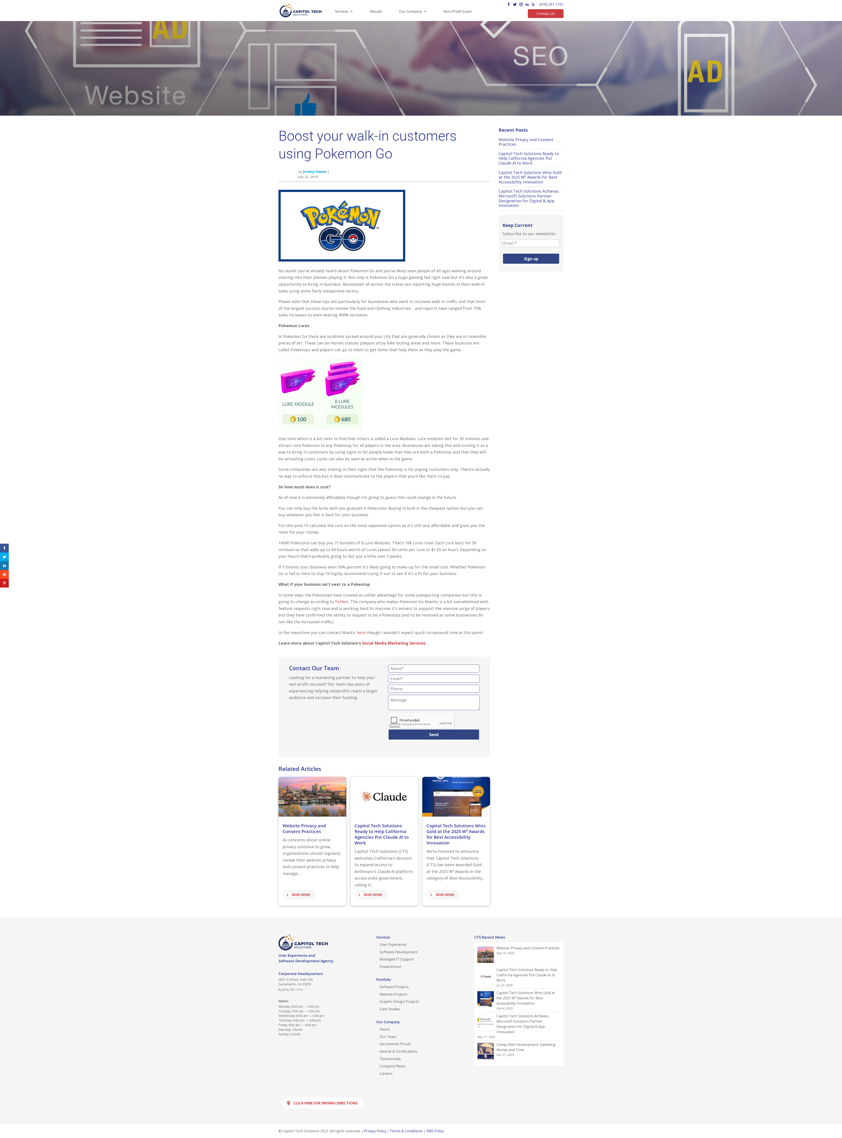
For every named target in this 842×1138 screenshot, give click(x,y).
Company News (392, 1066)
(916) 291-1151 (551, 4)
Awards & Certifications (398, 1051)
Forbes (341, 601)
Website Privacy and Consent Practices (304, 828)
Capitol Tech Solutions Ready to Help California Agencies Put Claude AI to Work (382, 834)
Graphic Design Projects (399, 1001)
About (385, 1029)
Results (376, 11)
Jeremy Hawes (314, 171)
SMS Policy (435, 1131)
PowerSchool (390, 966)
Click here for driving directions (325, 1103)
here (361, 632)
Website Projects (393, 994)
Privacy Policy (375, 1131)
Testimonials (390, 1058)
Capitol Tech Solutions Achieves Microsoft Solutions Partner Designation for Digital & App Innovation (529, 198)
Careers (386, 1073)
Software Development (398, 952)
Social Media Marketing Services (394, 643)
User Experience (393, 944)
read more (301, 894)
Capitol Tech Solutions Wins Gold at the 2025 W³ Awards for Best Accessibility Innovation (455, 834)
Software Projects (394, 986)
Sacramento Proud (395, 1043)
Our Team (388, 1036)
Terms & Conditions (406, 1131)
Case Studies (390, 1009)
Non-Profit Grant (458, 11)
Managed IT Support (397, 959)
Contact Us (546, 13)
